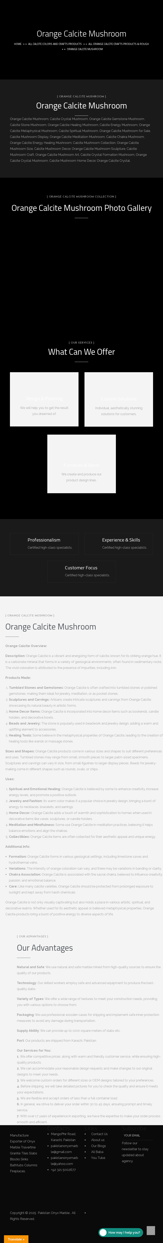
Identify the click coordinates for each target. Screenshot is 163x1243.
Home (17, 44)
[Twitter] (26, 1179)
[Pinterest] (15, 1203)
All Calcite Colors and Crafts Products (55, 44)
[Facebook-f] (15, 1179)
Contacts (58, 1128)
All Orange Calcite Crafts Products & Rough (118, 44)
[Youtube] (26, 1203)
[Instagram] (26, 1191)
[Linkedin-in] (15, 1191)
